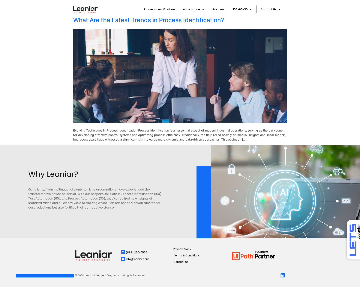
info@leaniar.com (137, 259)
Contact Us (268, 9)
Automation (191, 9)
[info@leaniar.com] (123, 259)
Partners (219, 9)
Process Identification (159, 9)
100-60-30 (240, 9)
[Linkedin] (282, 275)
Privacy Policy (182, 249)
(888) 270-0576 (136, 252)
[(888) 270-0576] (123, 252)
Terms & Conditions (186, 255)
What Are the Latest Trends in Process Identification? (148, 20)
